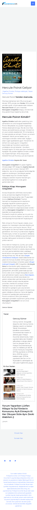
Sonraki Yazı (18, 438)
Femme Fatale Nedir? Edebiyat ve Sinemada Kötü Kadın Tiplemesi (24, 373)
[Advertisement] (18, 26)
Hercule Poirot (8, 97)
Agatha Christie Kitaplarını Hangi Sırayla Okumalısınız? (24, 380)
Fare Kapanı (29, 275)
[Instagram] (10, 461)
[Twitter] (15, 461)
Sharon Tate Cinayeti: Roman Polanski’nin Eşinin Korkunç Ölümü (24, 389)
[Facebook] (5, 461)
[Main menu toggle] (33, 3)
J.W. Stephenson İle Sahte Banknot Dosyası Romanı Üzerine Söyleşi (23, 397)
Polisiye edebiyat (21, 91)
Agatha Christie (8, 91)
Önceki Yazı (18, 433)
